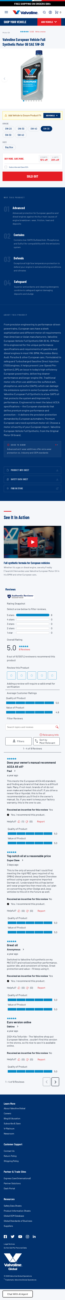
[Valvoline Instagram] (27, 1236)
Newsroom (9, 1133)
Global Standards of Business (18, 1220)
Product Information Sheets (17, 1210)
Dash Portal (9, 1188)
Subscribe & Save (12, 1123)
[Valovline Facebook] (5, 1236)
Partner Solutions (12, 1183)
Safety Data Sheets (13, 1205)
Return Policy (10, 1156)
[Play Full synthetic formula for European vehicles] (32, 542)
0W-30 (21, 128)
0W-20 (8, 128)
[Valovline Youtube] (20, 1236)
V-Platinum (9, 1128)
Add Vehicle (50, 115)
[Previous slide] (4, 78)
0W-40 (34, 128)
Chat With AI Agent (17, 1293)
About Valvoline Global (14, 1108)
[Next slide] (60, 78)
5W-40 (21, 135)
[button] (23, 100)
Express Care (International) (17, 1178)
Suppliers (8, 1226)
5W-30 (46, 128)
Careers (7, 1113)
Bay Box (9, 147)
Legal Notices (9, 1244)
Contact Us (9, 1151)
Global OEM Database (14, 1215)
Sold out (32, 176)
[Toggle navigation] (6, 11)
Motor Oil (6, 32)
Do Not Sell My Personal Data (15, 1248)
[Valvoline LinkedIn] (34, 1236)
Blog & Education (12, 1118)
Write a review (40, 31)
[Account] (50, 12)
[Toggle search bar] (44, 12)
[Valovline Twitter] (13, 1236)
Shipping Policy (11, 1161)
